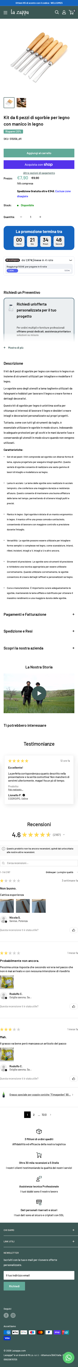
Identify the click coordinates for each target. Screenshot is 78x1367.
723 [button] (44, 1114)
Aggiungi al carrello (39, 153)
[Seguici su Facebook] (6, 1315)
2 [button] (34, 1114)
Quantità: (9, 217)
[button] (23, 795)
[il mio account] (64, 12)
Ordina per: (51, 872)
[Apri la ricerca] (57, 12)
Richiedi (14, 1286)
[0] (71, 12)
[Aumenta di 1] (40, 217)
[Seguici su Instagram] (13, 1315)
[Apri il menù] (5, 12)
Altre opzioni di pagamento (39, 173)
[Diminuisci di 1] (21, 217)
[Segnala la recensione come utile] (73, 930)
